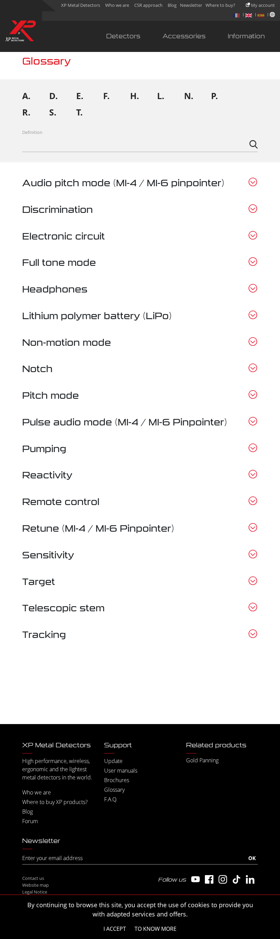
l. (160, 95)
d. (53, 95)
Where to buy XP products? (55, 802)
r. (26, 112)
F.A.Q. (110, 799)
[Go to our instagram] (223, 879)
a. (26, 95)
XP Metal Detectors (80, 5)
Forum (30, 821)
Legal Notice (34, 892)
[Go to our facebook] (209, 879)
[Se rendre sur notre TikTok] (236, 879)
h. (134, 95)
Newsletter (191, 5)
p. (214, 95)
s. (52, 112)
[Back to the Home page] (20, 32)
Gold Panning (202, 760)
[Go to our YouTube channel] (195, 879)
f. (106, 95)
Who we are (117, 5)
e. (79, 95)
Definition (32, 132)
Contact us (33, 878)
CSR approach (148, 5)
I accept (114, 929)
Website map (35, 885)
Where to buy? (220, 5)
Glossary (114, 789)
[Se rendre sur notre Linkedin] (250, 879)
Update (113, 761)
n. (188, 95)
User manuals (120, 770)
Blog (172, 5)
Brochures (116, 780)
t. (79, 112)
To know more (156, 929)
